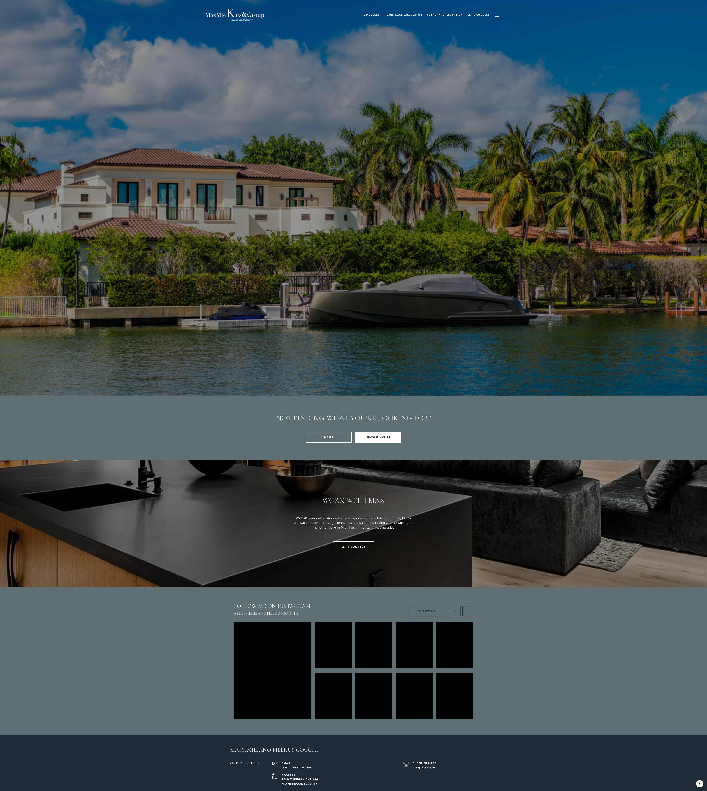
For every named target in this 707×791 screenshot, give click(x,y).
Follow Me (427, 611)
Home (328, 437)
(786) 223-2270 (423, 767)
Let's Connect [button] (354, 546)
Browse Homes (378, 437)
